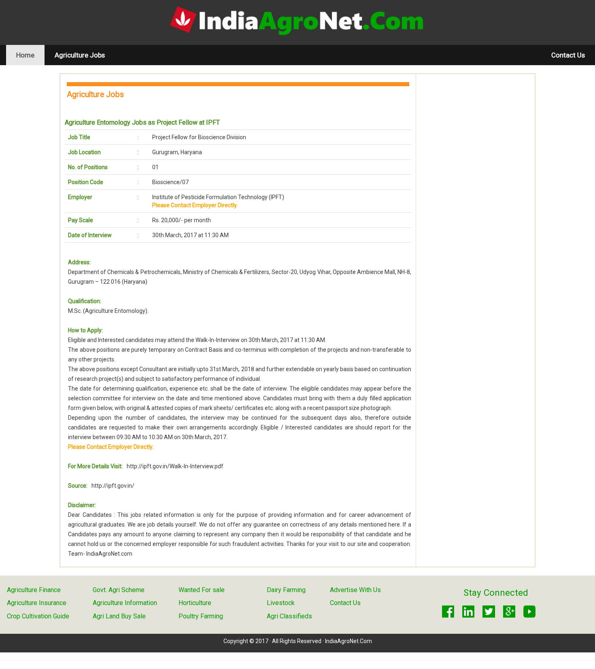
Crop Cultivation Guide (38, 616)
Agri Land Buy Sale (119, 616)
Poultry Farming (200, 616)
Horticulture (194, 603)
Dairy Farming (286, 590)
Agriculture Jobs (80, 55)
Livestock (281, 603)
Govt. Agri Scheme (118, 590)
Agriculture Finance (34, 590)
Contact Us (568, 55)
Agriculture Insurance (36, 603)
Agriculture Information (125, 603)
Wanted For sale (201, 590)
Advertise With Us (355, 590)
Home (30, 55)
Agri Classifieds (289, 616)
